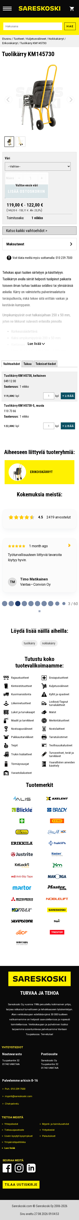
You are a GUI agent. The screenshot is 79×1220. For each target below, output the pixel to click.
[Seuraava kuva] (70, 99)
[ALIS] (22, 798)
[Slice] (22, 932)
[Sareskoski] (57, 910)
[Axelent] (57, 798)
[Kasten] (57, 854)
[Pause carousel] (39, 611)
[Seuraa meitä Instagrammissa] (19, 1168)
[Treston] (57, 932)
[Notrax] (22, 910)
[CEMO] (57, 821)
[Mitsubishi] (22, 899)
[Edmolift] (57, 832)
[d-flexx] (22, 832)
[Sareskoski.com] (39, 986)
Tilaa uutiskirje (21, 1185)
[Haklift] (57, 843)
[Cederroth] (22, 821)
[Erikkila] (22, 843)
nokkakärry (48, 643)
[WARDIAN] (22, 943)
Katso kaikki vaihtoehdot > (26, 230)
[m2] (22, 876)
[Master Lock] (57, 887)
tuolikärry (29, 643)
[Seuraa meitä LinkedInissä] (31, 1168)
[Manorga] (57, 876)
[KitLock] (22, 865)
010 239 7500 (64, 258)
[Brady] (57, 809)
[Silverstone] (22, 921)
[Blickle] (22, 809)
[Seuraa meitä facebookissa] (7, 1168)
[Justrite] (22, 854)
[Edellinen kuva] (8, 99)
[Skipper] (57, 921)
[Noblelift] (57, 899)
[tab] (11, 364)
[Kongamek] (57, 865)
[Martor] (22, 887)
